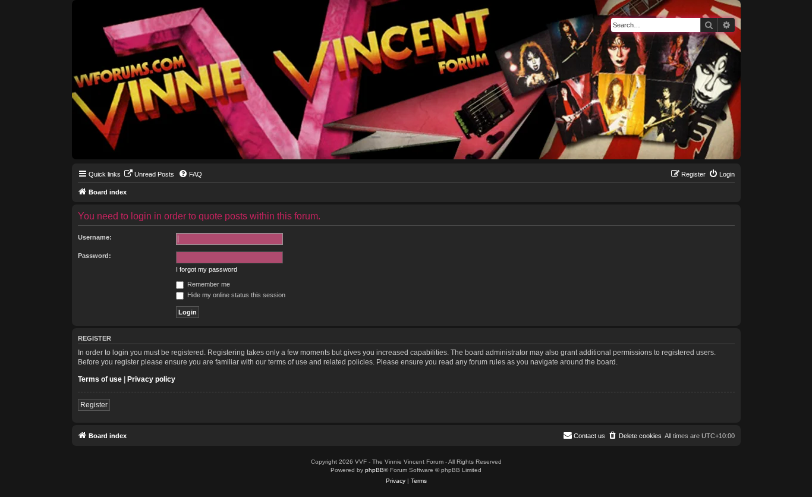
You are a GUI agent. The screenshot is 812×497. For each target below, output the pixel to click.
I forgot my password (206, 269)
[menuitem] (149, 174)
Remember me (207, 284)
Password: (94, 255)
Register (94, 405)
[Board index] (82, 3)
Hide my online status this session (235, 294)
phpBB (374, 470)
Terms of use (100, 379)
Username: (95, 237)
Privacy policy (151, 379)
